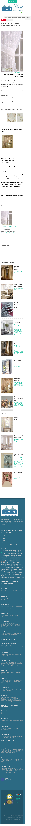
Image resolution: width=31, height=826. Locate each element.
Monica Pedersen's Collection (17, 419)
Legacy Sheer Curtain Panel (8, 226)
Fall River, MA (5, 718)
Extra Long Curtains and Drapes (17, 268)
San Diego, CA (5, 621)
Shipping (4, 542)
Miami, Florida (5, 604)
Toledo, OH (4, 710)
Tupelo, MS (4, 757)
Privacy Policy (17, 819)
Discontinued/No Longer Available (18, 17)
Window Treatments (7, 17)
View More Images (15, 72)
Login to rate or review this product (9, 241)
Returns (4, 538)
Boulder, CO (4, 613)
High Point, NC (5, 746)
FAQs (3, 540)
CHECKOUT (13, 1)
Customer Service (6, 535)
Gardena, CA (4, 726)
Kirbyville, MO (5, 734)
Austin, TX (4, 596)
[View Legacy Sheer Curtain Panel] (8, 233)
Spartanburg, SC (5, 766)
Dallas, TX (4, 588)
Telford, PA (4, 695)
